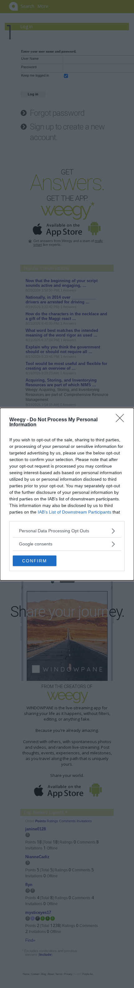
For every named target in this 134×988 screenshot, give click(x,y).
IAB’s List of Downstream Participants (74, 511)
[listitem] (67, 531)
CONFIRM (34, 560)
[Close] (122, 420)
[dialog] (67, 494)
